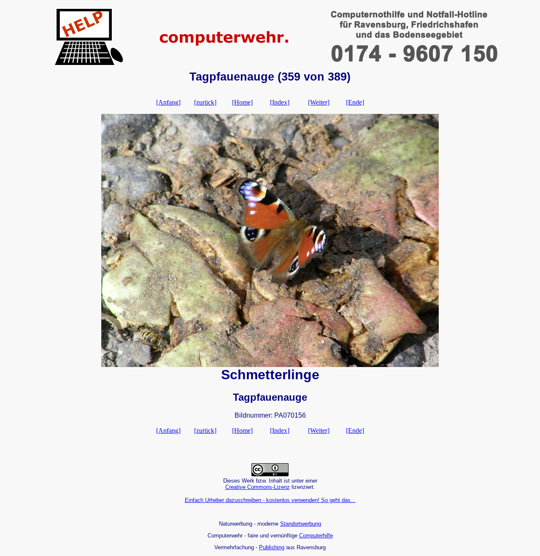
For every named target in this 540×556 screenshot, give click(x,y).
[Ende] (355, 102)
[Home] (242, 102)
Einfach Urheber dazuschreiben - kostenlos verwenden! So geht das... (270, 500)
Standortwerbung (300, 524)
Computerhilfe (316, 535)
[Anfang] (168, 102)
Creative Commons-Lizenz (257, 487)
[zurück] (205, 102)
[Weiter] (318, 102)
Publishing (271, 547)
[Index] (279, 102)
